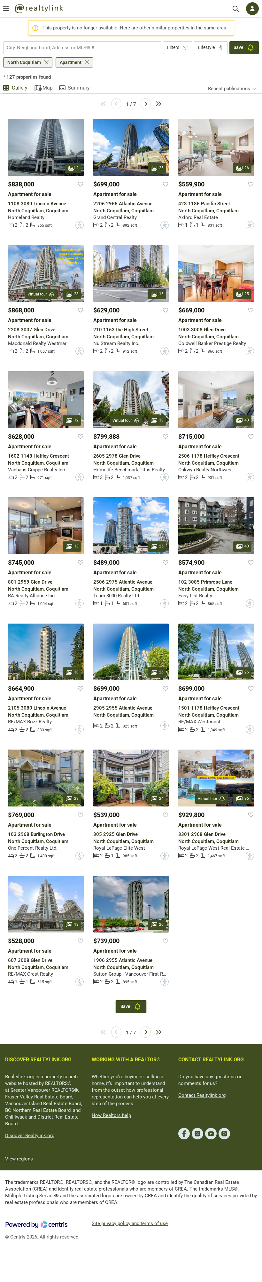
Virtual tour (37, 294)
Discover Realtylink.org (29, 1135)
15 (161, 294)
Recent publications (229, 88)
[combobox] (82, 47)
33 (161, 420)
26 (246, 168)
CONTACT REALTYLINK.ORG (211, 1060)
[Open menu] (6, 8)
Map (47, 88)
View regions (19, 1159)
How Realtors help (111, 1115)
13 (76, 546)
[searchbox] (78, 47)
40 (246, 420)
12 (76, 420)
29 (76, 798)
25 (161, 168)
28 (76, 294)
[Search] (235, 8)
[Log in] (252, 8)
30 (76, 672)
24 (161, 798)
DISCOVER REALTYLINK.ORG (38, 1060)
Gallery (19, 88)
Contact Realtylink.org (202, 1095)
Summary (79, 88)
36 (246, 798)
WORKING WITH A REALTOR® (126, 1060)
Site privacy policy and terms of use (130, 1223)
